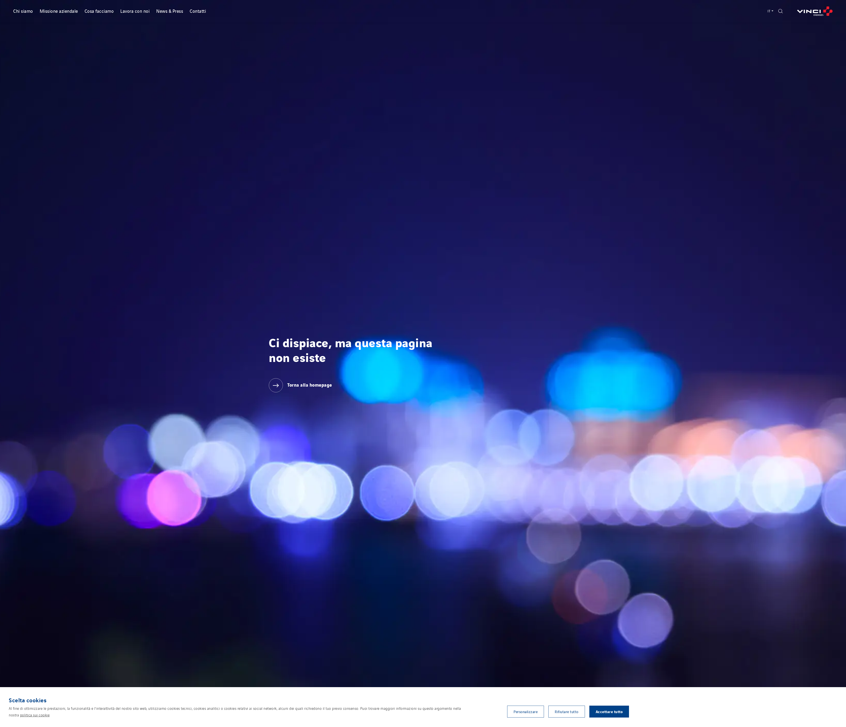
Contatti (198, 10)
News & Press (169, 10)
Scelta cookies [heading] (27, 700)
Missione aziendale (59, 10)
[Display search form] (780, 11)
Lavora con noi (135, 10)
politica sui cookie (35, 715)
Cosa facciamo (99, 10)
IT (769, 11)
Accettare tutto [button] (609, 711)
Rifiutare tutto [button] (567, 711)
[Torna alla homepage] (815, 11)
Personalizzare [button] (526, 711)
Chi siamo (23, 10)
